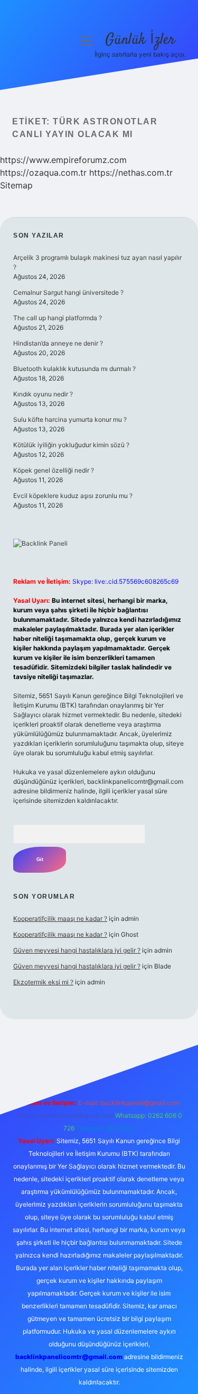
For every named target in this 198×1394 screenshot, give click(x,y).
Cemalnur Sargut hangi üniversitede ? (68, 292)
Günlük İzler (140, 40)
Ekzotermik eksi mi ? (43, 982)
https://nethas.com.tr (131, 172)
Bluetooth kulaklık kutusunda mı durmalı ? (74, 369)
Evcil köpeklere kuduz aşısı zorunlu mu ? (73, 496)
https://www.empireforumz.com (63, 160)
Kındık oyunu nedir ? (43, 394)
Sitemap (16, 185)
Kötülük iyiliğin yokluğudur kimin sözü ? (71, 445)
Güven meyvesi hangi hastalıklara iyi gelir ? (76, 950)
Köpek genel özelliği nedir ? (53, 470)
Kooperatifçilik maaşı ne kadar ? (60, 918)
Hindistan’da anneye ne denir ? (58, 343)
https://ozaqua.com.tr (43, 172)
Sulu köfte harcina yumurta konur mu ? (70, 419)
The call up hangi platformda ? (57, 318)
